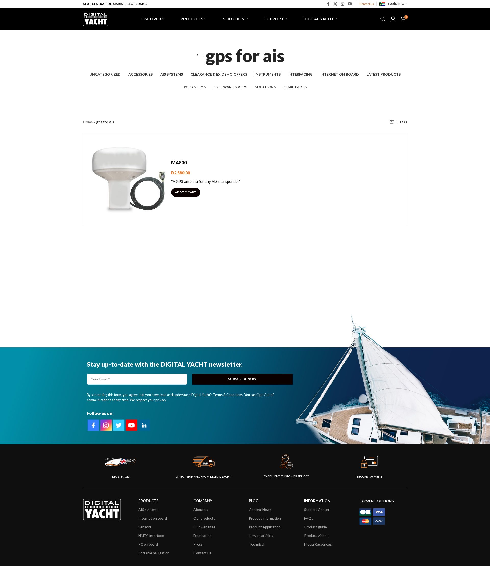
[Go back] (199, 55)
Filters (401, 122)
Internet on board (152, 518)
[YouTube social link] (350, 4)
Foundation (202, 535)
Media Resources (318, 544)
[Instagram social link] (342, 4)
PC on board (148, 544)
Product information (265, 518)
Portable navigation (153, 553)
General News (260, 509)
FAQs (308, 518)
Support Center (316, 509)
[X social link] (335, 4)
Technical (256, 544)
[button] (185, 192)
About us (200, 509)
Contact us (366, 4)
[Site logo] (95, 18)
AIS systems (148, 509)
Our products (204, 518)
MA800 (179, 162)
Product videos (316, 535)
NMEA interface (151, 535)
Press (198, 544)
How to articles (261, 535)
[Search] (383, 19)
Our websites (204, 527)
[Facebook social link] (329, 4)
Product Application (265, 527)
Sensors (144, 527)
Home (88, 122)
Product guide (315, 527)
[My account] (393, 19)
